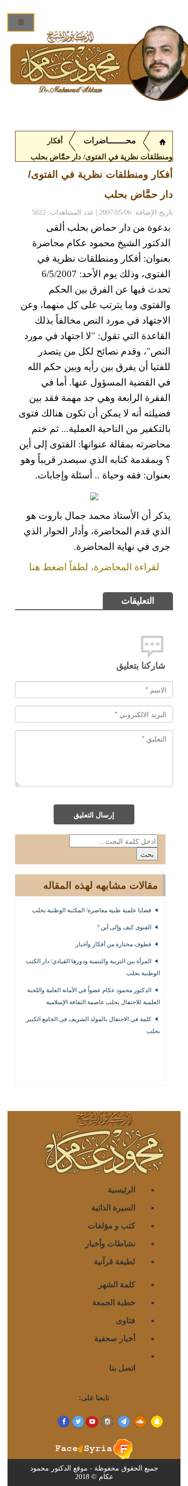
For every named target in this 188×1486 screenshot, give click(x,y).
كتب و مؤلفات (111, 1225)
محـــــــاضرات (108, 140)
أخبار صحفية (114, 1338)
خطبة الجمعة (113, 1302)
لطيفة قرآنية (114, 1261)
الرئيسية (121, 1189)
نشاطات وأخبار (110, 1243)
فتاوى (125, 1320)
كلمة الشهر (116, 1284)
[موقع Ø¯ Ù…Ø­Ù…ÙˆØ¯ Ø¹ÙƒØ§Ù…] (162, 141)
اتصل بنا (122, 1367)
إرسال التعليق (94, 814)
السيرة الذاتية (113, 1207)
